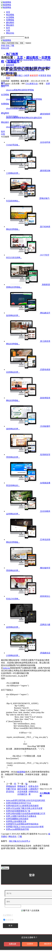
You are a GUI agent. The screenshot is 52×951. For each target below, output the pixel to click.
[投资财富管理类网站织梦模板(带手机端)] (23, 454)
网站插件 (10, 25)
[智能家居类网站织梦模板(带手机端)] (24, 284)
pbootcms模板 (12, 90)
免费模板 (10, 20)
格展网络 (21, 772)
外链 (3, 45)
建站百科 (38, 118)
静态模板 (30, 99)
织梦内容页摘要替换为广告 (18, 811)
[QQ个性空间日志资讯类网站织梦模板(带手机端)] (23, 255)
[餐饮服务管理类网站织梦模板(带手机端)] (23, 568)
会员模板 (10, 17)
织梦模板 (30, 90)
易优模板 (22, 99)
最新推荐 (10, 65)
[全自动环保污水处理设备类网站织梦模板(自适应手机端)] (23, 142)
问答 (8, 30)
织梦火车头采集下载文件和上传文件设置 (24, 808)
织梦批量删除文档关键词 (17, 819)
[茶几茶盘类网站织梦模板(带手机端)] (23, 341)
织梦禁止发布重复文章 (16, 821)
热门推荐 (12, 54)
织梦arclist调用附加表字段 (17, 829)
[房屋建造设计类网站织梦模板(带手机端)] (23, 653)
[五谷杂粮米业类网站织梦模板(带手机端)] (23, 511)
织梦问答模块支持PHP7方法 (18, 803)
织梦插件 (22, 127)
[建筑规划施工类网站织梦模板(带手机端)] (23, 171)
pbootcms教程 (12, 118)
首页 (8, 12)
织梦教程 (22, 118)
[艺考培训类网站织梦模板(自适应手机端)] (23, 539)
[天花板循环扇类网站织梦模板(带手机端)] (23, 426)
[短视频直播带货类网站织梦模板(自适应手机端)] (23, 483)
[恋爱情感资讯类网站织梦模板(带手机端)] (23, 369)
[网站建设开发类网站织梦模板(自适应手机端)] (23, 313)
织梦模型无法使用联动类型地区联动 (22, 824)
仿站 (8, 45)
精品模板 (10, 15)
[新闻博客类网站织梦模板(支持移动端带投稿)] (23, 398)
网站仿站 (10, 33)
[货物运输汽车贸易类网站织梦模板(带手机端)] (22, 198)
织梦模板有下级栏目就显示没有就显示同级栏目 (22, 789)
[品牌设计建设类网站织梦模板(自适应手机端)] (23, 624)
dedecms (6, 668)
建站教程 (10, 22)
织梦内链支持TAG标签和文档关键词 (22, 806)
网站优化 (30, 118)
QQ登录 (30, 944)
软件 (8, 28)
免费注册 (12, 944)
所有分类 (5, 48)
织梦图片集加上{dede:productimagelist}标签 (25, 827)
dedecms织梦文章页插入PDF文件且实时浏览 (25, 800)
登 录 (10, 926)
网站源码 (22, 90)
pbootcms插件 (12, 127)
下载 (12, 45)
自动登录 (9, 920)
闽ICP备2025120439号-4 (19, 841)
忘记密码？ (8, 915)
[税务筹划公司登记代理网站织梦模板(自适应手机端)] (23, 596)
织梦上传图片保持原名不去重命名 (21, 816)
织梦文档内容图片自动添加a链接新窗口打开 (25, 813)
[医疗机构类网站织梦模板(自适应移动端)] (23, 227)
